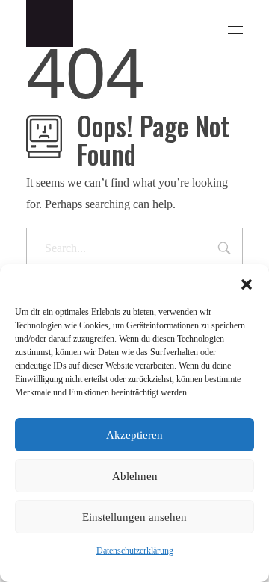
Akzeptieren (134, 435)
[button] (246, 282)
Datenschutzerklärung (134, 550)
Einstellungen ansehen (134, 517)
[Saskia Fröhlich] (59, 23)
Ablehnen (135, 476)
